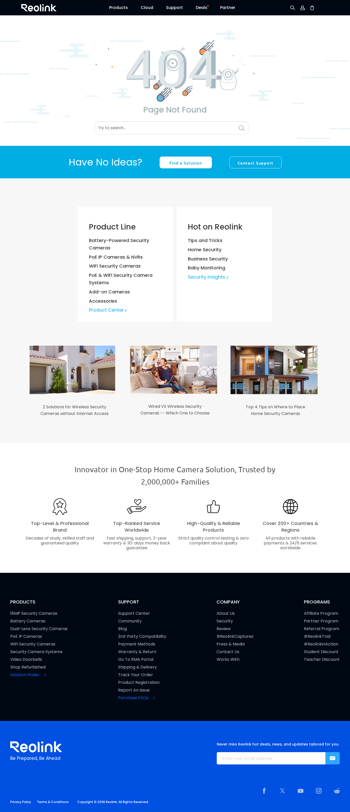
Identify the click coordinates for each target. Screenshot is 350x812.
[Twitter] (282, 790)
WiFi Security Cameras (115, 266)
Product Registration (139, 682)
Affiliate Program (321, 613)
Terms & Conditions (53, 802)
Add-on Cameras (109, 292)
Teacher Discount (322, 659)
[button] (118, 9)
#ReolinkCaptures (235, 636)
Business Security (208, 259)
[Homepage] (36, 746)
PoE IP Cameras (26, 636)
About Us (226, 613)
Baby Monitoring (206, 268)
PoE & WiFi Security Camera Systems (120, 279)
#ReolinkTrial (317, 636)
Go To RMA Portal (135, 659)
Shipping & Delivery (137, 667)
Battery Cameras (27, 621)
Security (225, 621)
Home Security (204, 249)
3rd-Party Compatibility (142, 636)
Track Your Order (135, 674)
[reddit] (337, 790)
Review (224, 628)
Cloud (147, 7)
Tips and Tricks (205, 240)
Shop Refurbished (28, 667)
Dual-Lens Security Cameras (39, 628)
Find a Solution (185, 163)
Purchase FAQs (134, 697)
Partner (227, 7)
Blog (122, 628)
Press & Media (231, 644)
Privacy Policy (20, 802)
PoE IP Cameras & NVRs (116, 257)
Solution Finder (25, 674)
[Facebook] (264, 790)
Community (130, 621)
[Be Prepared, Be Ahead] (39, 7)
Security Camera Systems (36, 651)
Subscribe (332, 758)
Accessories (103, 301)
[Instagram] (319, 790)
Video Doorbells (26, 659)
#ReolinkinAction (321, 644)
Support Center (134, 613)
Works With (228, 659)
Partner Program (321, 621)
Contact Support (255, 163)
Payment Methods (136, 644)
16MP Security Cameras (33, 613)
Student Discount (321, 651)
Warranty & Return (137, 651)
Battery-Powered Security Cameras (119, 244)
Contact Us (228, 651)
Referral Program (321, 628)
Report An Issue (134, 690)
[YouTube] (300, 790)
